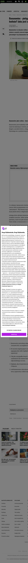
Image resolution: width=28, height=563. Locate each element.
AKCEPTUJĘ (14, 334)
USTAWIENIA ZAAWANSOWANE (14, 330)
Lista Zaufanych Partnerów (8, 325)
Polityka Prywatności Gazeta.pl (9, 284)
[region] (14, 281)
